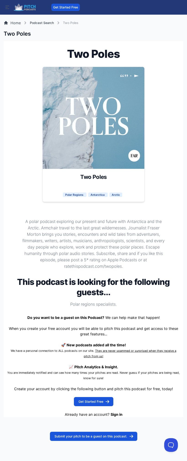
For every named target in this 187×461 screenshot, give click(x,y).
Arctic (116, 194)
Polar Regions (74, 194)
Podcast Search (42, 23)
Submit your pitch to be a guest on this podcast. (91, 436)
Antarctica (98, 194)
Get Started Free (65, 7)
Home (15, 23)
